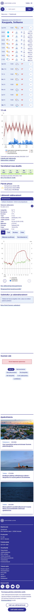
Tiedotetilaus (4, 560)
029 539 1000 (4, 544)
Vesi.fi (2, 574)
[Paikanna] (2, 9)
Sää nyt (11, 369)
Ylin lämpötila (24, 372)
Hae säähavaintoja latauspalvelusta (11, 286)
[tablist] (17, 235)
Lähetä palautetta (5, 552)
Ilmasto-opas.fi (5, 569)
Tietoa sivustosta (5, 556)
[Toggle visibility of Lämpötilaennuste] (11, 153)
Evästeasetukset (5, 562)
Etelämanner (4, 578)
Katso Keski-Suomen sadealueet (10, 305)
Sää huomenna (20, 369)
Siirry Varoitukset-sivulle (8, 177)
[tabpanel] (17, 261)
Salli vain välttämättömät (17, 605)
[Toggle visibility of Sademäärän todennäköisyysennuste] (17, 150)
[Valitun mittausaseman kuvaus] (32, 206)
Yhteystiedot (4, 550)
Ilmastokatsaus (5, 571)
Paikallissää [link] (12, 14)
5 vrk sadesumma (22, 375)
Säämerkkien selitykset (8, 160)
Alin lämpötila (10, 375)
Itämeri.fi (3, 576)
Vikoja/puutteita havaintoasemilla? (11, 289)
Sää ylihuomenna (12, 372)
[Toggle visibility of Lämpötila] (13, 278)
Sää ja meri (4, 14)
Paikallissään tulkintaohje (8, 158)
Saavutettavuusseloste (7, 558)
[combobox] (16, 9)
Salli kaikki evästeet (17, 609)
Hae (29, 9)
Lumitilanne (17, 379)
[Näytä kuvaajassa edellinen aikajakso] (4, 280)
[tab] (3, 232)
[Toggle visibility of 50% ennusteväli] (11, 152)
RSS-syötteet (4, 554)
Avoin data (3, 572)
